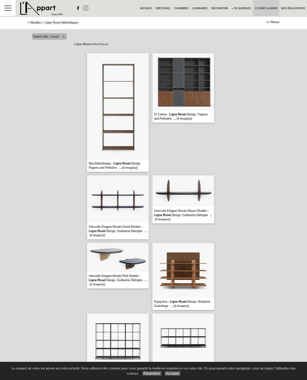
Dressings (163, 8)
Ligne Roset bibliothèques (61, 22)
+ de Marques (241, 8)
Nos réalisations (293, 8)
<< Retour (272, 22)
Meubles (146, 8)
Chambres (181, 8)
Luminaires (200, 8)
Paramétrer (152, 373)
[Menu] (8, 8)
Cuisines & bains (266, 8)
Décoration (219, 8)
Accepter (172, 373)
